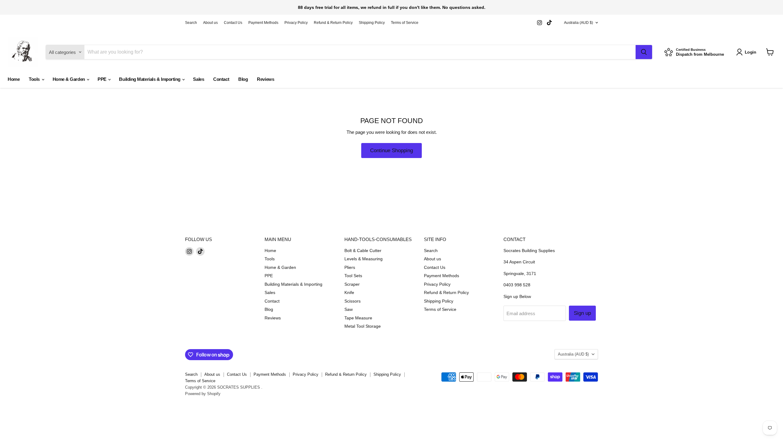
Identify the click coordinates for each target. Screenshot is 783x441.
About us (210, 23)
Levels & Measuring (363, 258)
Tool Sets (353, 275)
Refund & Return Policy (333, 23)
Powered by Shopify (203, 393)
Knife (349, 292)
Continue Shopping (391, 150)
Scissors (352, 301)
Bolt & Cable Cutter (362, 250)
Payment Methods (263, 23)
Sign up (582, 313)
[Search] (644, 52)
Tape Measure (358, 317)
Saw (348, 309)
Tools (35, 79)
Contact (221, 79)
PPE (102, 79)
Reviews (265, 79)
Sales (198, 79)
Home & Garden (69, 79)
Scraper (352, 284)
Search (191, 23)
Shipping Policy (372, 23)
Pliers (349, 267)
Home (14, 79)
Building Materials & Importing (150, 79)
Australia (578, 23)
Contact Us (233, 23)
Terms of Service (404, 23)
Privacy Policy (296, 23)
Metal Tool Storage (362, 326)
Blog (243, 79)
